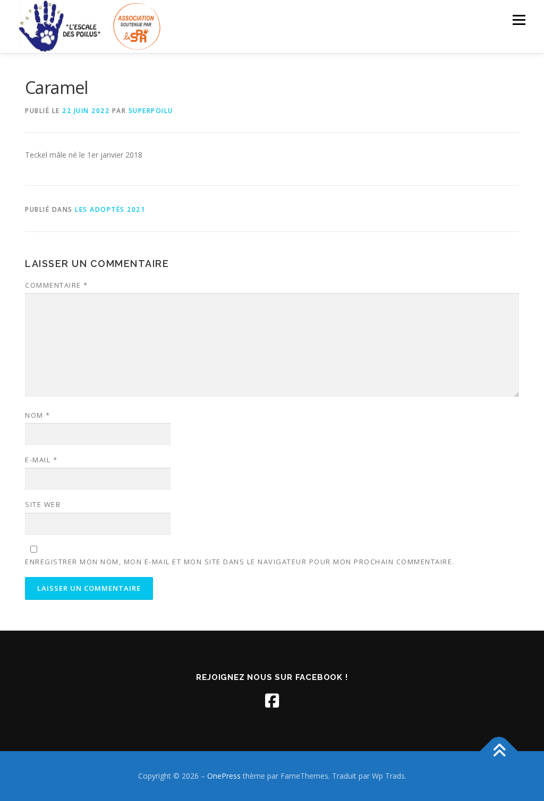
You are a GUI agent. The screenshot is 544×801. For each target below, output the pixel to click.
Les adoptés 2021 (110, 209)
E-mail (41, 459)
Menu (518, 20)
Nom (37, 415)
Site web (43, 504)
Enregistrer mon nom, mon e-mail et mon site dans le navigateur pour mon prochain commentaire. (240, 561)
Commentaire (56, 285)
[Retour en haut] (499, 751)
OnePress (224, 776)
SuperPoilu (151, 110)
